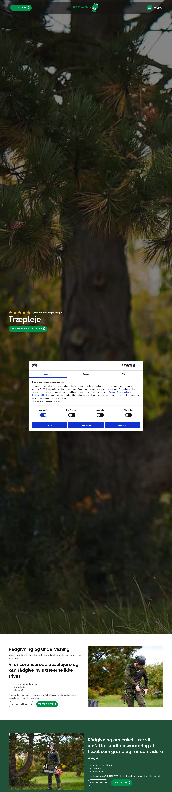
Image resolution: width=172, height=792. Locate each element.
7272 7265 (113, 776)
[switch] (71, 415)
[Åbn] (149, 7)
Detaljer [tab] (86, 374)
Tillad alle (122, 425)
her (59, 401)
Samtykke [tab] (48, 374)
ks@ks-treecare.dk (136, 776)
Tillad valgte (86, 425)
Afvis (50, 425)
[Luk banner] (139, 365)
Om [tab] (123, 374)
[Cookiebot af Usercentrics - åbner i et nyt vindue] (124, 365)
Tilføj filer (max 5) (135, 350)
